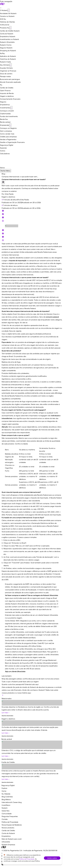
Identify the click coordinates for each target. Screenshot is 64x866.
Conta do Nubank (8, 833)
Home (4, 791)
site (44, 657)
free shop (53, 289)
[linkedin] (3, 211)
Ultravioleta (6, 842)
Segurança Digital (7, 785)
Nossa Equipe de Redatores (12, 825)
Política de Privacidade (10, 822)
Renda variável (6, 739)
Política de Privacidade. (27, 859)
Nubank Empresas (8, 845)
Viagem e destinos (8, 197)
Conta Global (10, 621)
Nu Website (6, 794)
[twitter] (3, 217)
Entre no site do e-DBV (12, 540)
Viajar (4, 244)
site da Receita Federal (12, 396)
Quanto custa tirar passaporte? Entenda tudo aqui (20, 684)
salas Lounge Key (22, 666)
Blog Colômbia (7, 797)
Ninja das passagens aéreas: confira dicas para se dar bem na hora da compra (30, 679)
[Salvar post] (3, 182)
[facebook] (3, 214)
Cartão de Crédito (8, 762)
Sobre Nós (5, 811)
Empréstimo (6, 836)
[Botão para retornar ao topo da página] (3, 696)
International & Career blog (12, 802)
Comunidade (7, 814)
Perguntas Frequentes (10, 816)
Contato (5, 819)
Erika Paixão (9, 194)
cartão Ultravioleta (17, 632)
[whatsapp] (3, 221)
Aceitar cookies (52, 858)
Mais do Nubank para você (11, 839)
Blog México (6, 799)
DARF (49, 571)
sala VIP (39, 660)
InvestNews (6, 805)
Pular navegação (6, 1)
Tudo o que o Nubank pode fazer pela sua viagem (20, 682)
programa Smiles (30, 643)
